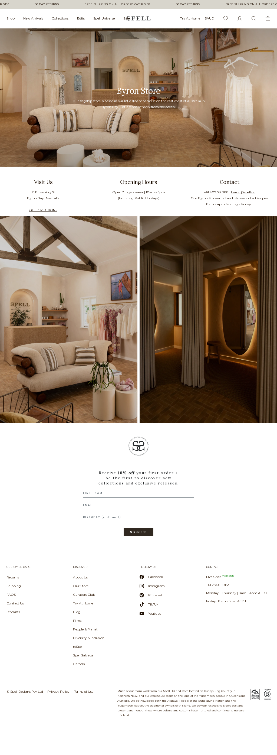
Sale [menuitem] (126, 18)
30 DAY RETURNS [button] (47, 4)
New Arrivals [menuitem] (33, 18)
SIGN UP (138, 532)
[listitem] (138, 97)
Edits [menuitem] (81, 18)
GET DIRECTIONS (43, 210)
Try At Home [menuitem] (190, 18)
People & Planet (85, 629)
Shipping (13, 586)
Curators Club (84, 595)
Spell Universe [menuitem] (104, 18)
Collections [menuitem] (60, 18)
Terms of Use (83, 691)
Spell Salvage (83, 655)
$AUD (209, 18)
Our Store (80, 586)
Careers (79, 664)
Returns (12, 577)
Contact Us (15, 603)
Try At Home (83, 603)
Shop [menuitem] (10, 18)
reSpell (78, 647)
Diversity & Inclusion (88, 638)
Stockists (13, 612)
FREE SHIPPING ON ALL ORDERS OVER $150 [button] (117, 4)
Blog (76, 612)
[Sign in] (239, 18)
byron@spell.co (243, 192)
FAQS (11, 595)
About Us (80, 577)
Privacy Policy (58, 691)
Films (77, 621)
